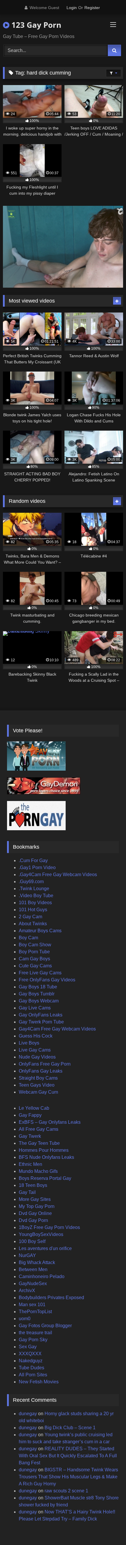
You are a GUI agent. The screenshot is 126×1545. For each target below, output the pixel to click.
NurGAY (27, 1255)
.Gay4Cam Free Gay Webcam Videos (58, 874)
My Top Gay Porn (37, 1206)
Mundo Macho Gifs (38, 1171)
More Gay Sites (35, 1199)
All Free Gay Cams (38, 1129)
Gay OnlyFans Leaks (40, 1014)
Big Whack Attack (37, 1262)
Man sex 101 (32, 1304)
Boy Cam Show (35, 944)
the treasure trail (35, 1332)
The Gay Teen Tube (39, 1143)
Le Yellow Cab (34, 1108)
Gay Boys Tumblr (37, 993)
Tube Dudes (31, 1367)
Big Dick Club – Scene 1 (70, 1427)
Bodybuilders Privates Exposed (51, 1297)
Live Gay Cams (35, 1049)
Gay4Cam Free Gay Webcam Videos (57, 1028)
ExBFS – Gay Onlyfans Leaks (50, 1122)
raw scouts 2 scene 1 (66, 1490)
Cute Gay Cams (35, 965)
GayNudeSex (33, 1283)
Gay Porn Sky (33, 1339)
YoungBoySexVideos (41, 1234)
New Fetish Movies (39, 1381)
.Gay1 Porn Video (37, 867)
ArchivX (27, 1290)
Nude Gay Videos (37, 1056)
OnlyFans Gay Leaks (40, 1070)
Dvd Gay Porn (33, 1220)
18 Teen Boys (33, 1185)
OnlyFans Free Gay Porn (45, 1063)
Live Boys (29, 1042)
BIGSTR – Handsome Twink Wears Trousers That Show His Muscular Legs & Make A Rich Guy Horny (68, 1476)
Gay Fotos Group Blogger (45, 1325)
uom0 (24, 1318)
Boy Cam (28, 937)
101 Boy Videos (35, 902)
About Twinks (33, 923)
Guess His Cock (35, 1035)
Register (92, 7)
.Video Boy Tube (36, 895)
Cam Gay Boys (34, 958)
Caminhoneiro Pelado (41, 1276)
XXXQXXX (30, 1353)
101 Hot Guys (33, 909)
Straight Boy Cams (38, 1078)
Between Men (33, 1269)
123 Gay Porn (35, 25)
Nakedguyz (30, 1360)
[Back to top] (107, 1527)
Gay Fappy (30, 1115)
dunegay (28, 1413)
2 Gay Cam (30, 916)
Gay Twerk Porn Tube (41, 1021)
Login (72, 7)
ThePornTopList (35, 1311)
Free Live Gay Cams (40, 972)
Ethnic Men (30, 1164)
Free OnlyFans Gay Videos (47, 979)
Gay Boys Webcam (39, 1000)
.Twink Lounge (34, 888)
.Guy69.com (31, 881)
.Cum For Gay (33, 860)
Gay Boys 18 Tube (38, 986)
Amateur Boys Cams (40, 930)
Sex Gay (28, 1346)
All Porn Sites (33, 1374)
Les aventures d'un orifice (45, 1248)
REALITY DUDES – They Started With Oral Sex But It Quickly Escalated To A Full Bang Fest (68, 1455)
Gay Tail (27, 1192)
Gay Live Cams (35, 1007)
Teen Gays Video (37, 1085)
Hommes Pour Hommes (44, 1150)
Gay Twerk (30, 1136)
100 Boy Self (32, 1241)
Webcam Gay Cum (38, 1092)
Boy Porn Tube (34, 951)
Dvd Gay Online (35, 1213)
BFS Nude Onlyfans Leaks (46, 1157)
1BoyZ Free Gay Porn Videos (49, 1227)
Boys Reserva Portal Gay (45, 1178)
